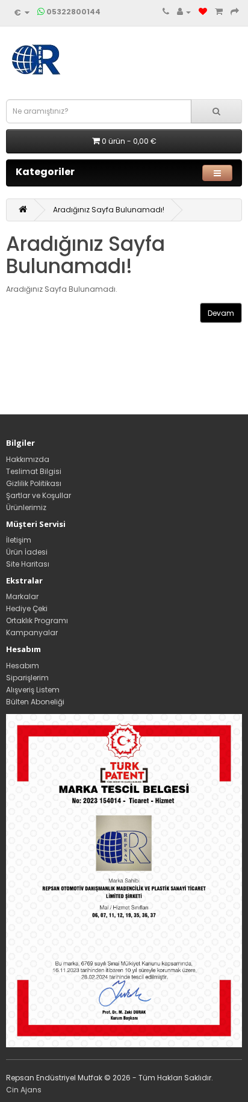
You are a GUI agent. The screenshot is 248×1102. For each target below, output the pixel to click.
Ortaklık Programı (37, 620)
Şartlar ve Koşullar (38, 495)
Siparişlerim (27, 678)
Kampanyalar (32, 632)
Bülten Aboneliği (35, 702)
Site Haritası (27, 564)
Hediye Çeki (27, 608)
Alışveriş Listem (33, 690)
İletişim (18, 540)
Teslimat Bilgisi (33, 471)
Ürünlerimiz (26, 507)
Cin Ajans (24, 1090)
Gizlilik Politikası (33, 483)
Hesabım (22, 665)
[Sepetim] (219, 12)
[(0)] (203, 12)
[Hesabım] (184, 12)
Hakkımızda (27, 459)
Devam (221, 313)
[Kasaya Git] (235, 12)
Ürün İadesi (27, 552)
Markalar (22, 596)
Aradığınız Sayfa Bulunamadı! (108, 210)
